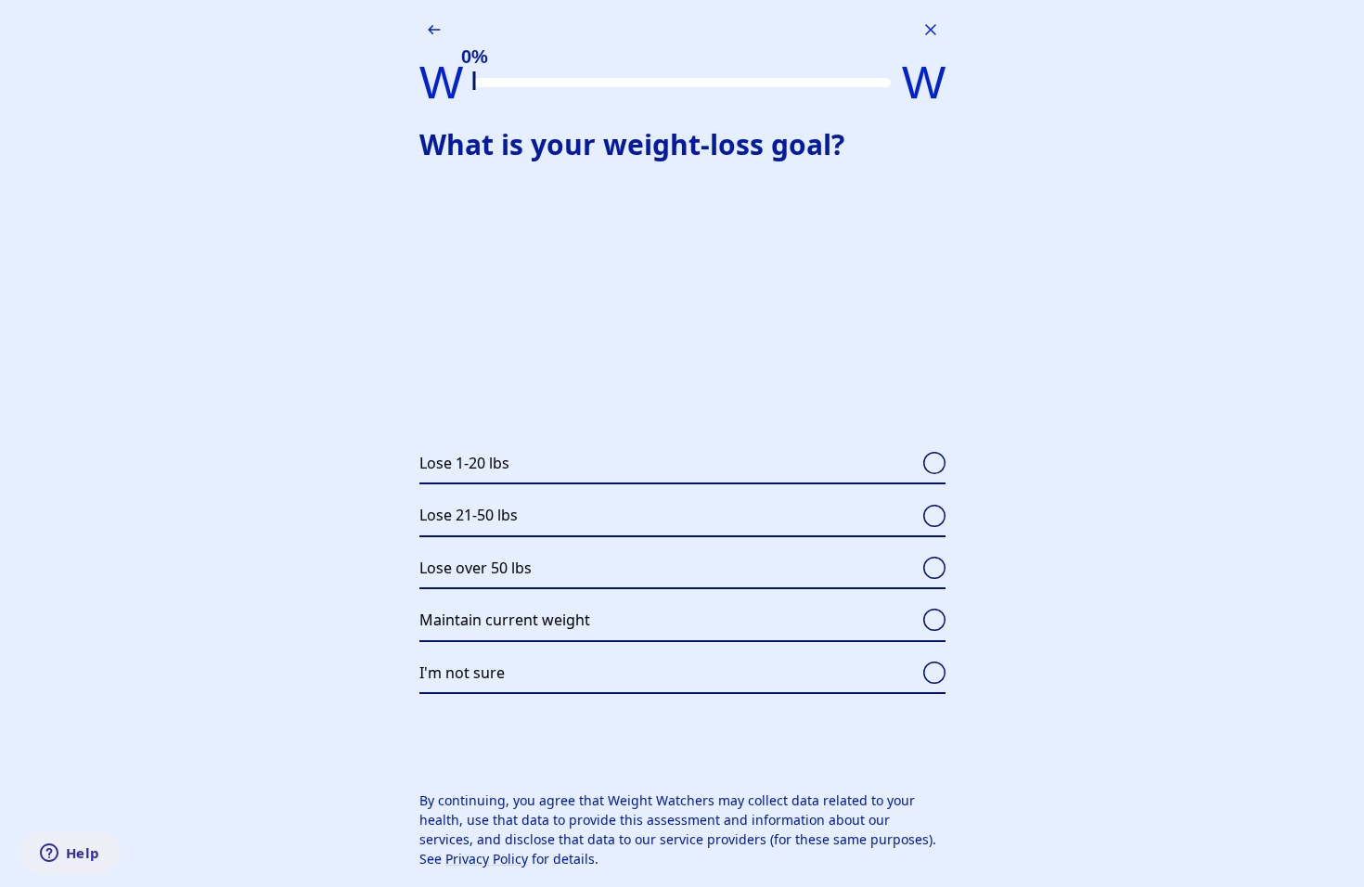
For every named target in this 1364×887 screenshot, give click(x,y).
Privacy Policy (486, 859)
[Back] (434, 30)
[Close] (931, 30)
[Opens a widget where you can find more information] (70, 854)
